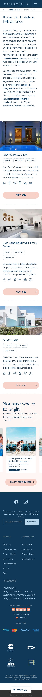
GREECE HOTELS (14, 10)
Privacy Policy (28, 554)
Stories (6, 568)
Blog (5, 573)
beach (7, 161)
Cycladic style (20, 345)
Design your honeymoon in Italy (17, 591)
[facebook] (16, 503)
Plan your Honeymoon (21, 482)
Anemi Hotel (10, 339)
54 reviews (25, 614)
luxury (7, 252)
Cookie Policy (28, 559)
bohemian (19, 252)
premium (18, 161)
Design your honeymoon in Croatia (19, 595)
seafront (30, 161)
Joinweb (28, 695)
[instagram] (25, 503)
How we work (9, 549)
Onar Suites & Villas (15, 155)
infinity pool (9, 351)
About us (7, 544)
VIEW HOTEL (21, 195)
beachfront (9, 257)
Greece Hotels (9, 554)
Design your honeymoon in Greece (19, 598)
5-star (7, 345)
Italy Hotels (8, 559)
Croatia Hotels (9, 563)
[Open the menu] (35, 4)
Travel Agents (9, 588)
